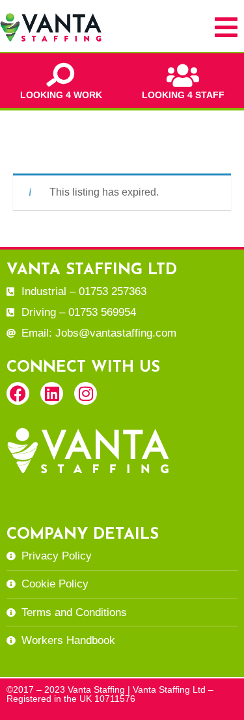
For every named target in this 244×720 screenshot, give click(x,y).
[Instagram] (85, 393)
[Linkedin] (51, 393)
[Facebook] (18, 393)
